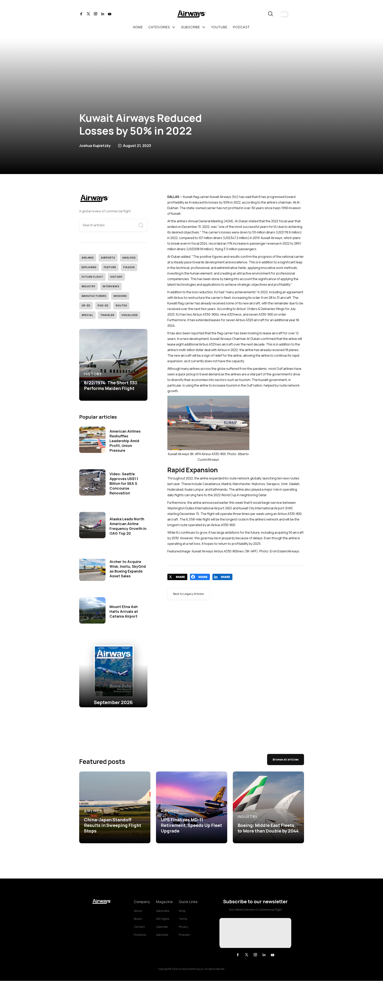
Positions (140, 935)
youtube (219, 27)
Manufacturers (94, 296)
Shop (182, 911)
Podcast (184, 935)
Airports (108, 257)
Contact (139, 927)
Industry (89, 286)
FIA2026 (129, 267)
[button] (284, 14)
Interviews (111, 286)
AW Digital (162, 919)
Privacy (183, 927)
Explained (89, 267)
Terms (183, 919)
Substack (162, 935)
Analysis (129, 257)
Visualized (129, 315)
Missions (120, 296)
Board (138, 919)
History (116, 276)
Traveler (107, 315)
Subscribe (162, 911)
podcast (241, 27)
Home (138, 27)
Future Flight (92, 276)
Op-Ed (86, 305)
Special (87, 315)
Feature (110, 267)
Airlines (88, 257)
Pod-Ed (103, 305)
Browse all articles (285, 759)
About (138, 911)
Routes (121, 305)
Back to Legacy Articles (188, 594)
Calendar (162, 927)
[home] (191, 14)
